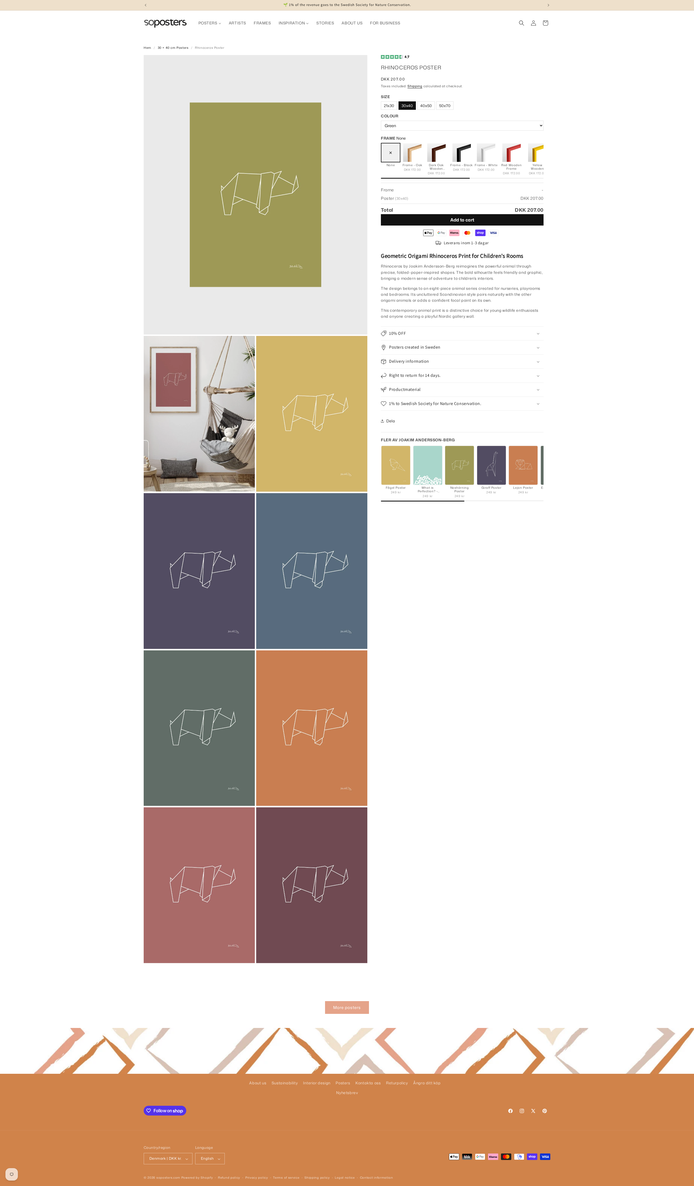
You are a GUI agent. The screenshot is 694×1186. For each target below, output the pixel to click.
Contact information (376, 1177)
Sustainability (285, 1082)
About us (257, 1082)
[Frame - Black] (461, 152)
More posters (347, 1007)
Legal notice (345, 1177)
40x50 (426, 105)
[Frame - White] (486, 152)
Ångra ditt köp (427, 1082)
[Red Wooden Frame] (511, 152)
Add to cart (462, 220)
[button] (522, 23)
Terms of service (286, 1177)
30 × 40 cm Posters (173, 48)
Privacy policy (256, 1177)
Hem (147, 48)
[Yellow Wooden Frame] (537, 152)
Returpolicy (397, 1082)
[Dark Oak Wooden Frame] (436, 152)
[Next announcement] (548, 5)
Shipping (414, 86)
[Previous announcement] (146, 5)
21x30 (389, 105)
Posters (343, 1082)
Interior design (316, 1082)
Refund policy (229, 1177)
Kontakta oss (368, 1082)
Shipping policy (317, 1177)
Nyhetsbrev (347, 1092)
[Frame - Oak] (412, 152)
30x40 (407, 105)
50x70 (445, 105)
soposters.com (168, 1178)
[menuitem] (210, 23)
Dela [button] (390, 420)
